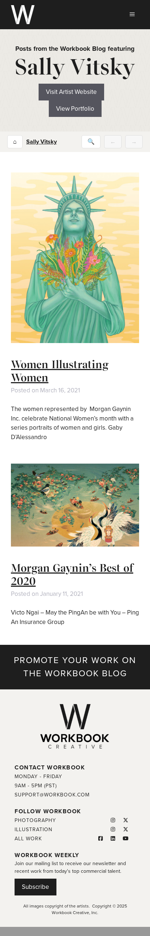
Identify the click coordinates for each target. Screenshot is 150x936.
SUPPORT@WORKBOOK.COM (52, 795)
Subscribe (35, 887)
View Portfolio (75, 109)
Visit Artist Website (71, 92)
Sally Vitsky (41, 141)
